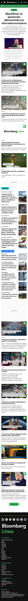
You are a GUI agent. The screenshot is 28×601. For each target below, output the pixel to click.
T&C (2, 585)
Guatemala (3, 559)
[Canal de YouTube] (10, 519)
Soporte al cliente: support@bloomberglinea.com (12, 595)
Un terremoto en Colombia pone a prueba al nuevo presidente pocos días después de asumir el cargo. (13, 81)
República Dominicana (6, 557)
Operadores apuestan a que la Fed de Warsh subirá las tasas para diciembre (13, 490)
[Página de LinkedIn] (17, 519)
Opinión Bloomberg (8, 251)
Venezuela (3, 546)
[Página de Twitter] (6, 519)
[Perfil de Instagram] (14, 519)
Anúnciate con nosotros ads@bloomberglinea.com (12, 594)
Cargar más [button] (14, 504)
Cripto (2, 570)
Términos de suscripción (7, 583)
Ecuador (3, 550)
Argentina (3, 544)
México (3, 542)
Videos (14, 10)
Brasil (2, 541)
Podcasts (3, 573)
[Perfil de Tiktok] (21, 519)
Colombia (3, 545)
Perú (2, 549)
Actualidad (3, 569)
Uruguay (3, 553)
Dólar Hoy (3, 567)
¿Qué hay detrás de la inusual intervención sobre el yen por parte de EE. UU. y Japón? (13, 144)
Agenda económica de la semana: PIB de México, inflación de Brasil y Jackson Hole (9, 231)
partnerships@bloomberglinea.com (9, 593)
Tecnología (3, 584)
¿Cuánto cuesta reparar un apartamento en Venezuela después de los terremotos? (9, 221)
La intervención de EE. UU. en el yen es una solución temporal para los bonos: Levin (13, 115)
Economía (3, 565)
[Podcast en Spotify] (25, 519)
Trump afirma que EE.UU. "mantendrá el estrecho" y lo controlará (13, 340)
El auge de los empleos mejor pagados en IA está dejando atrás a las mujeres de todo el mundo (9, 243)
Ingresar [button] (25, 2)
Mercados (3, 566)
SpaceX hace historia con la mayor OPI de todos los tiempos (13, 463)
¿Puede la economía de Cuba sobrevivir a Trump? (13, 370)
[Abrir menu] (2, 2)
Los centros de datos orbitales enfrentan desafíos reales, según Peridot (14, 434)
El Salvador (4, 556)
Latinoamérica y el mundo (7, 540)
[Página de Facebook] (3, 519)
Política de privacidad (6, 581)
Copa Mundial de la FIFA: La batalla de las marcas (13, 172)
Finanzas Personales (6, 571)
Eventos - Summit (5, 591)
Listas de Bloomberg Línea (7, 574)
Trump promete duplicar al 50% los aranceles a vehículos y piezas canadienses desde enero (9, 198)
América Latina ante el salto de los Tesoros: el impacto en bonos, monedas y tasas (9, 210)
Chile (2, 548)
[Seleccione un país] (4, 2)
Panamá (3, 552)
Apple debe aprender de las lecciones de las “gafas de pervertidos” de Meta (9, 257)
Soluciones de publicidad (7, 597)
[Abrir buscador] (21, 2)
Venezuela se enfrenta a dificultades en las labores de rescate (13, 402)
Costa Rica (3, 555)
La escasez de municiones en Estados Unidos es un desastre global (9, 296)
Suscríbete (3, 580)
